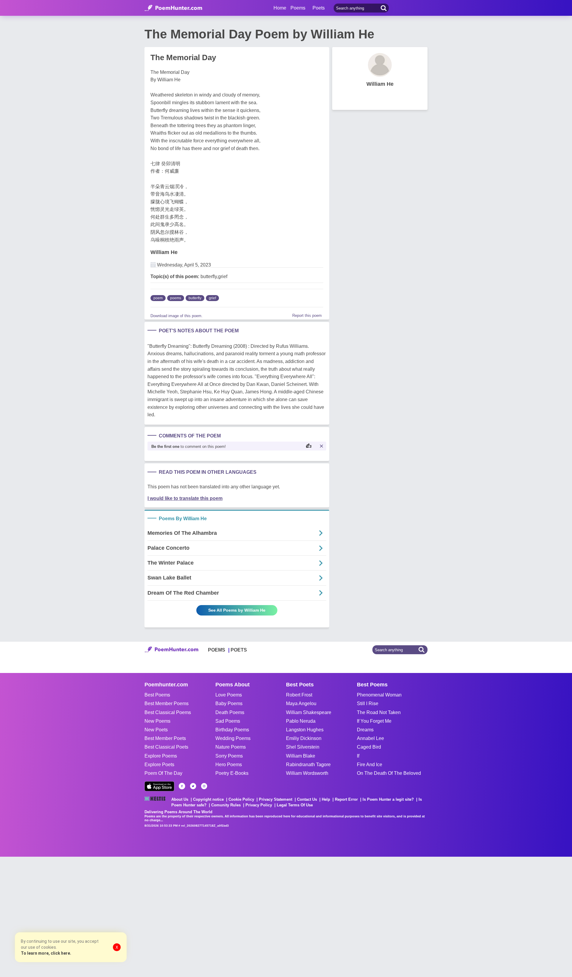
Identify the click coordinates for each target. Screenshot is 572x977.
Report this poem (307, 315)
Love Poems (228, 694)
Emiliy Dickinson (303, 738)
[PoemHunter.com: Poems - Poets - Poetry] (173, 8)
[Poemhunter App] (159, 786)
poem (158, 298)
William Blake (300, 755)
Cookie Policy (241, 799)
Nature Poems (230, 746)
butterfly (195, 298)
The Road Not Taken (379, 712)
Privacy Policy (258, 805)
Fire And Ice (369, 764)
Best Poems (157, 694)
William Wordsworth (307, 773)
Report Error (346, 799)
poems (175, 298)
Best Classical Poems (167, 712)
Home (279, 7)
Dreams (365, 729)
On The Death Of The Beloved (389, 773)
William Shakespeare (308, 712)
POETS (239, 649)
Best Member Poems (166, 703)
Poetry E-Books (231, 773)
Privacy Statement (275, 799)
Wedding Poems (233, 738)
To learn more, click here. (46, 953)
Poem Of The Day (163, 773)
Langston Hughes (305, 729)
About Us (179, 799)
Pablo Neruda (300, 721)
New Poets (156, 729)
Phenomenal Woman (379, 694)
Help (326, 799)
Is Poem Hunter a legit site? (388, 799)
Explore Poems (160, 755)
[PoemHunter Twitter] (193, 786)
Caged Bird (369, 746)
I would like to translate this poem (185, 498)
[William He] (380, 65)
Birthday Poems (232, 729)
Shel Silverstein (302, 746)
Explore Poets (159, 764)
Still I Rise (367, 703)
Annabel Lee (370, 738)
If (358, 755)
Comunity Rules (226, 805)
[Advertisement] (89, 916)
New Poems (157, 721)
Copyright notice (208, 799)
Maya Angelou (301, 703)
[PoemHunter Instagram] (204, 786)
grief (212, 298)
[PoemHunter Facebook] (182, 786)
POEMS (216, 649)
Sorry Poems (229, 755)
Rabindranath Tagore (308, 764)
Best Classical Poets (166, 746)
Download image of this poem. (176, 316)
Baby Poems (229, 703)
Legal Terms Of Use (295, 805)
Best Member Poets (165, 738)
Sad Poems (227, 721)
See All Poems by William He (236, 610)
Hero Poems (228, 764)
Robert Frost (299, 694)
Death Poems (229, 712)
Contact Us (307, 799)
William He (164, 252)
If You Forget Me (374, 721)
